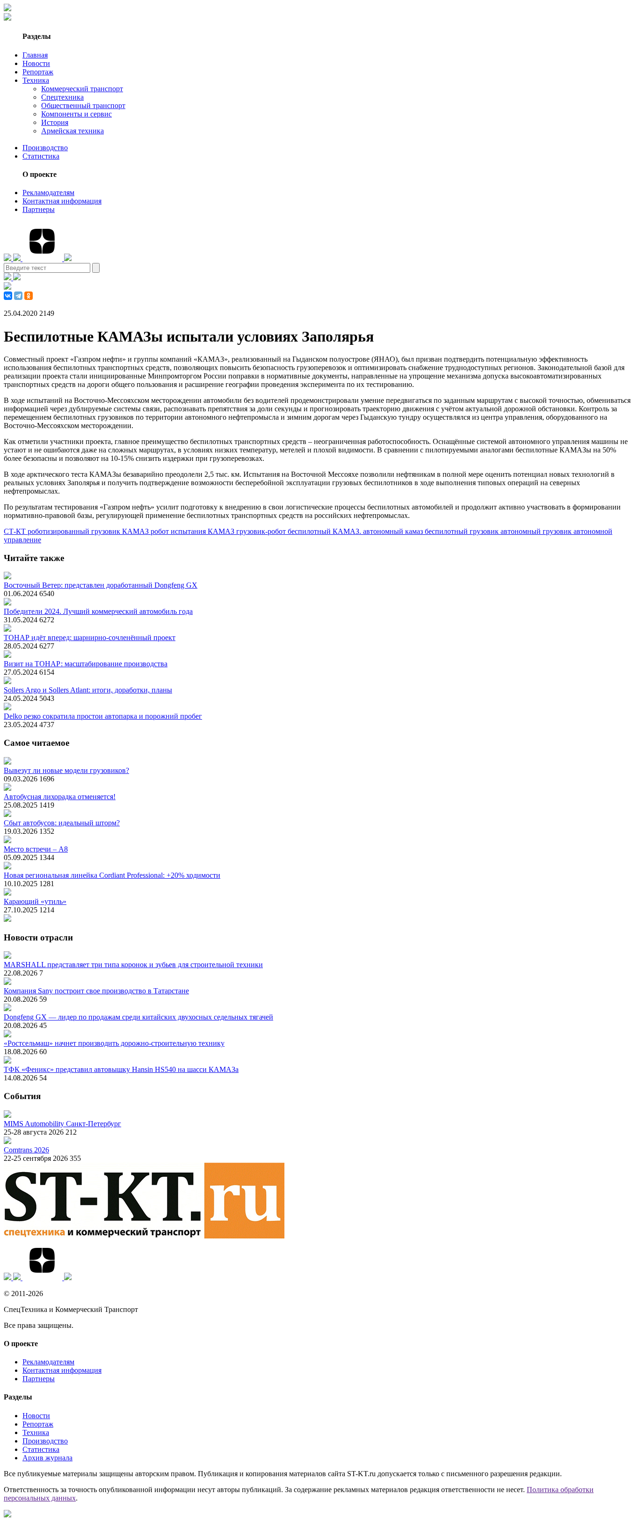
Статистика (40, 156)
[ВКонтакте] (8, 295)
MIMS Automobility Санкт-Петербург (62, 1124)
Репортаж (37, 72)
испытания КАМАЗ (203, 531)
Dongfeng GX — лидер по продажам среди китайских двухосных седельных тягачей (138, 1017)
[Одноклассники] (28, 295)
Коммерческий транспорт (82, 89)
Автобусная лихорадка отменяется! (60, 797)
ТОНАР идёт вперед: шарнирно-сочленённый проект (89, 637)
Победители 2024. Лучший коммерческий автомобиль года (98, 611)
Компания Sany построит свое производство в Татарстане (96, 991)
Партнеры (38, 209)
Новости (36, 63)
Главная (35, 55)
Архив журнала (47, 1458)
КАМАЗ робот (146, 531)
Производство (45, 148)
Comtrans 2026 (26, 1150)
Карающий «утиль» (35, 901)
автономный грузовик (537, 531)
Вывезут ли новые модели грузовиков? (66, 770)
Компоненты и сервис (76, 114)
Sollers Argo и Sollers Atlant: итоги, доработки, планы (88, 690)
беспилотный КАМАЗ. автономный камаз (356, 531)
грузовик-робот (262, 531)
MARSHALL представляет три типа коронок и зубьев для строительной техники (133, 965)
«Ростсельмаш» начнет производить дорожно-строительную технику (114, 1043)
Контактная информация (62, 201)
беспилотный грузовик (463, 531)
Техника (35, 80)
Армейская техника (72, 131)
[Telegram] (18, 295)
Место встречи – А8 (36, 849)
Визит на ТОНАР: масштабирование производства (85, 664)
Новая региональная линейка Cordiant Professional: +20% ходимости (112, 875)
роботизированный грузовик (75, 531)
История (54, 122)
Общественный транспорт (83, 105)
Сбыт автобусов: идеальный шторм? (62, 823)
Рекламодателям (48, 193)
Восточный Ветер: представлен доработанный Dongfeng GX (100, 585)
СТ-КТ (16, 531)
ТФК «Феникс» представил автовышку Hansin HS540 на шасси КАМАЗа (121, 1069)
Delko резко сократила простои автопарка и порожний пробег (103, 716)
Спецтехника (62, 97)
